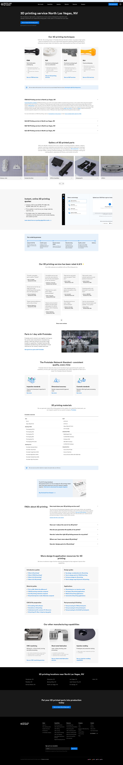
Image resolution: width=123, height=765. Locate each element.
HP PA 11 (66, 423)
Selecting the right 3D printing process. (73, 87)
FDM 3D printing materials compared (38, 591)
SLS (44, 48)
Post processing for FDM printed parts (76, 605)
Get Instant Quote (94, 730)
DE (94, 759)
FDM (26, 48)
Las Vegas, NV (73, 679)
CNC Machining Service (59, 726)
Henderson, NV (30, 679)
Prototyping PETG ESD (31, 441)
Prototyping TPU (30, 434)
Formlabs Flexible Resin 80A (32, 457)
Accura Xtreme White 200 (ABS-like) (72, 454)
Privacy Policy (81, 732)
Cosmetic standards (79, 375)
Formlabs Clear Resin (31, 449)
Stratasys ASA (67, 439)
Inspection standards (29, 375)
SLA (82, 48)
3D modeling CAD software (35, 605)
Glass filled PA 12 (30, 423)
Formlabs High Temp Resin (32, 459)
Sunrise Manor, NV (30, 684)
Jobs (79, 725)
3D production (75, 149)
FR (97, 759)
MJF (63, 48)
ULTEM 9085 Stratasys (69, 436)
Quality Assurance (46, 728)
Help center (93, 728)
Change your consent (45, 759)
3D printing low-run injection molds (75, 589)
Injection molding (79, 629)
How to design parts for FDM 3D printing (76, 575)
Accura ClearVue (67, 452)
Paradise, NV (29, 682)
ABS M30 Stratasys (68, 441)
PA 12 (27, 421)
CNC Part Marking (58, 734)
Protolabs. (73, 410)
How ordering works (46, 726)
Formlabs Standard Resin (31, 447)
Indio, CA (94, 679)
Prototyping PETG (30, 429)
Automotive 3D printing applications (75, 595)
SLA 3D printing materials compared (38, 593)
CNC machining (29, 629)
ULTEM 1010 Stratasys (69, 444)
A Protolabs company (46, 732)
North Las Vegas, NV (52, 684)
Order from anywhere (70, 736)
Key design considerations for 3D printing (77, 573)
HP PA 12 (66, 421)
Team (79, 726)
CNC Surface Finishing (59, 732)
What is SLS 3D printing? (35, 579)
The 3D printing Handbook (71, 726)
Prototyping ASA (30, 431)
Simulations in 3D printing (35, 608)
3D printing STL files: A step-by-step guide (39, 612)
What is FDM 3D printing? (35, 575)
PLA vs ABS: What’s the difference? (37, 589)
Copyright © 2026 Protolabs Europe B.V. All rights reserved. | (34, 759)
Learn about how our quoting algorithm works (37, 220)
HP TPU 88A (66, 428)
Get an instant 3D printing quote (61, 707)
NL (101, 759)
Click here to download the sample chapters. (55, 487)
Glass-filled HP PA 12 (68, 426)
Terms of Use (81, 733)
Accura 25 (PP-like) (68, 449)
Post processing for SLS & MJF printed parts (77, 610)
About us (44, 725)
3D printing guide (70, 728)
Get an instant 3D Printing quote (30, 22)
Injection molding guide (71, 732)
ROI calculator (69, 738)
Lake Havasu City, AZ (75, 682)
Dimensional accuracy (55, 375)
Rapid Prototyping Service (59, 739)
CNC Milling (57, 728)
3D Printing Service (58, 725)
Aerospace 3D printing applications (75, 591)
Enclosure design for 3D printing (74, 577)
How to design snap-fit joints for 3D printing (77, 579)
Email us (92, 726)
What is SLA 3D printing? (35, 577)
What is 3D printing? (33, 573)
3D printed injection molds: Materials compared (41, 595)
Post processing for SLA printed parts (76, 608)
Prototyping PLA (30, 439)
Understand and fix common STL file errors (39, 610)
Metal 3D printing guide (71, 734)
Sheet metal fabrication (56, 629)
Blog (79, 735)
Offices (92, 725)
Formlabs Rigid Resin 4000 (32, 454)
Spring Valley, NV (51, 682)
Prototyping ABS (30, 436)
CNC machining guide (71, 730)
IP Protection (45, 730)
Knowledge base (69, 725)
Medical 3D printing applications (74, 593)
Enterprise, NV (51, 679)
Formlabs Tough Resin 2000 (32, 452)
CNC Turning (57, 730)
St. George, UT (73, 684)
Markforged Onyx (68, 434)
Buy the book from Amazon (46, 492)
